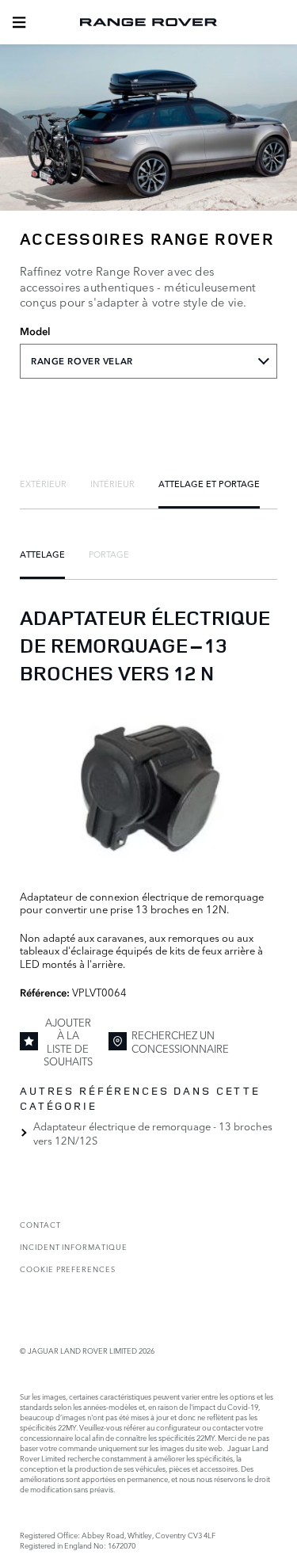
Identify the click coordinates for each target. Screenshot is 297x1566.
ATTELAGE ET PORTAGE (209, 483)
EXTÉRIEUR (43, 483)
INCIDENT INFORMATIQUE (74, 1246)
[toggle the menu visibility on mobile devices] (19, 22)
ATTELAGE (42, 553)
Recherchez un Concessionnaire (180, 1040)
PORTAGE (109, 553)
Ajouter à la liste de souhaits (68, 1041)
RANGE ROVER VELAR (82, 361)
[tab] (43, 483)
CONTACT (40, 1224)
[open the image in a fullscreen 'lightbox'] (148, 786)
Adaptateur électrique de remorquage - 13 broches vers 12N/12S (152, 1132)
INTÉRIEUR (112, 483)
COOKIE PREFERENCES (68, 1268)
